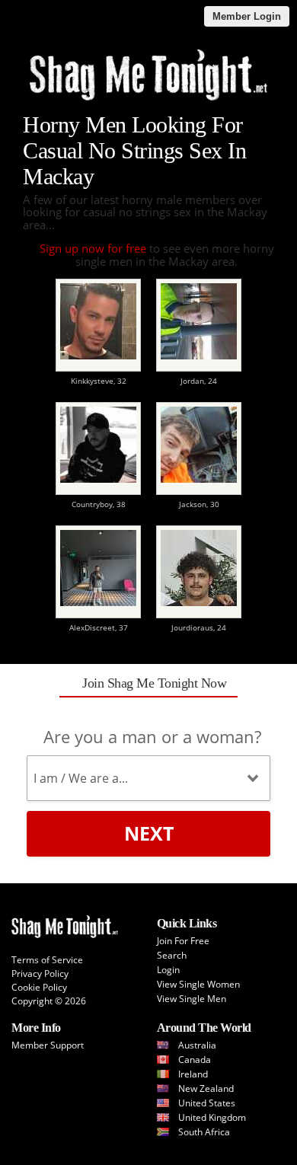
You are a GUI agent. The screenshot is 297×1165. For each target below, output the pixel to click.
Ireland (193, 1074)
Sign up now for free (93, 248)
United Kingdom (212, 1117)
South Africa (204, 1131)
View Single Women (198, 984)
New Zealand (206, 1088)
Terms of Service (47, 959)
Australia (197, 1045)
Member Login (246, 16)
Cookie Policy (39, 987)
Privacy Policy (40, 973)
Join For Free (183, 940)
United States (206, 1102)
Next (149, 833)
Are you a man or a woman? (152, 736)
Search (172, 955)
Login (168, 969)
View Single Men (191, 998)
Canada (194, 1059)
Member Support (47, 1045)
